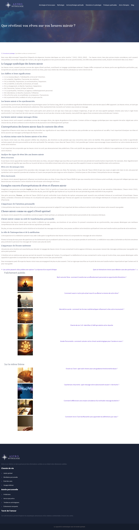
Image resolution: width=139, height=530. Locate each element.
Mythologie (60, 5)
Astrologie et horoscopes (47, 5)
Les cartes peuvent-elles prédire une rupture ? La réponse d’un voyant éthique (30, 269)
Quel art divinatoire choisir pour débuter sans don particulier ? (114, 269)
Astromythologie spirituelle (75, 5)
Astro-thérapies (124, 5)
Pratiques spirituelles (110, 5)
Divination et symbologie (93, 5)
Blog (132, 5)
